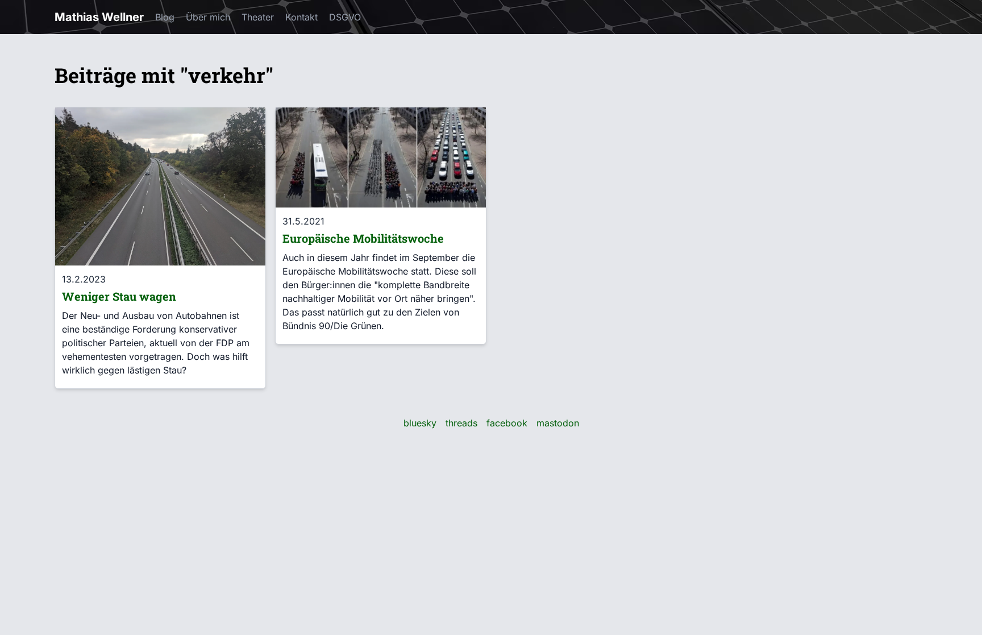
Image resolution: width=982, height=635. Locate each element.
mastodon (557, 423)
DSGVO (345, 17)
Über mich (208, 17)
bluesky (419, 423)
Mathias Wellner (99, 17)
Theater (258, 17)
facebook (506, 423)
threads (461, 423)
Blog (164, 17)
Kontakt (301, 17)
